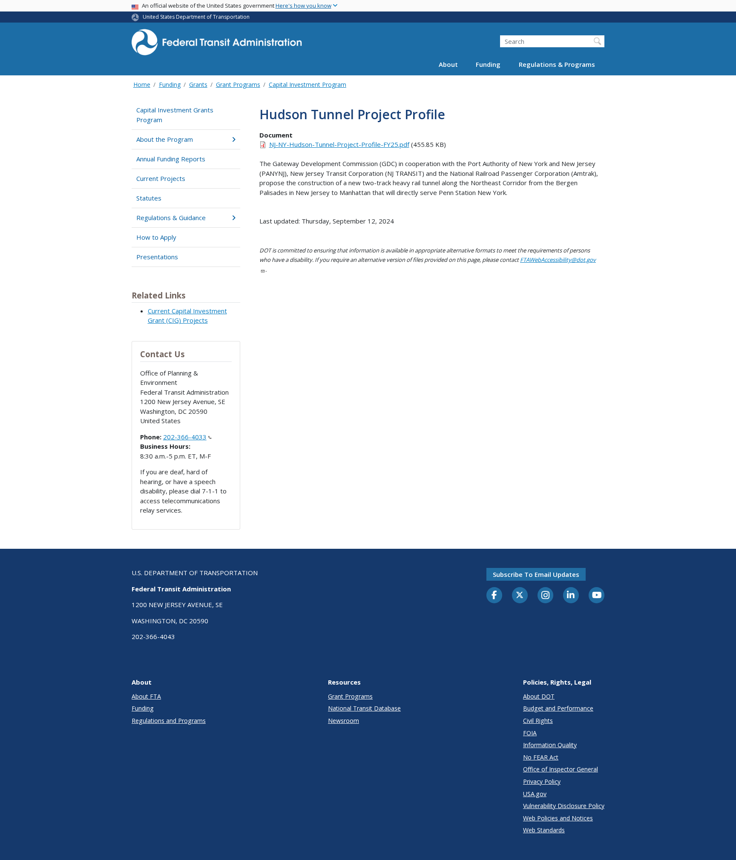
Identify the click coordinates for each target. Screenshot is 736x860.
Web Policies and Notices (558, 818)
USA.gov (534, 794)
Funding (488, 64)
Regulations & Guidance (171, 217)
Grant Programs (238, 84)
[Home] (217, 45)
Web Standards (544, 830)
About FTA (146, 696)
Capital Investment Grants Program (174, 115)
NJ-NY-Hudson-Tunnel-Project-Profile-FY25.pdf (339, 144)
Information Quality (550, 745)
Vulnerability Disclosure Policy (563, 806)
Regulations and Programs (169, 721)
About (448, 64)
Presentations (157, 256)
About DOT (539, 696)
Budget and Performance (558, 708)
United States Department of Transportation (196, 16)
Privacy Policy (542, 781)
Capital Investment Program (307, 84)
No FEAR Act (540, 757)
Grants (198, 84)
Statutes (148, 198)
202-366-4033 (185, 437)
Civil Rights (538, 721)
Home (141, 84)
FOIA (530, 733)
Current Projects (160, 178)
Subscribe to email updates (536, 574)
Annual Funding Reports (170, 159)
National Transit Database (364, 708)
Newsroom (343, 721)
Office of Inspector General (560, 769)
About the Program (164, 139)
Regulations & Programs (557, 64)
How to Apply (156, 237)
